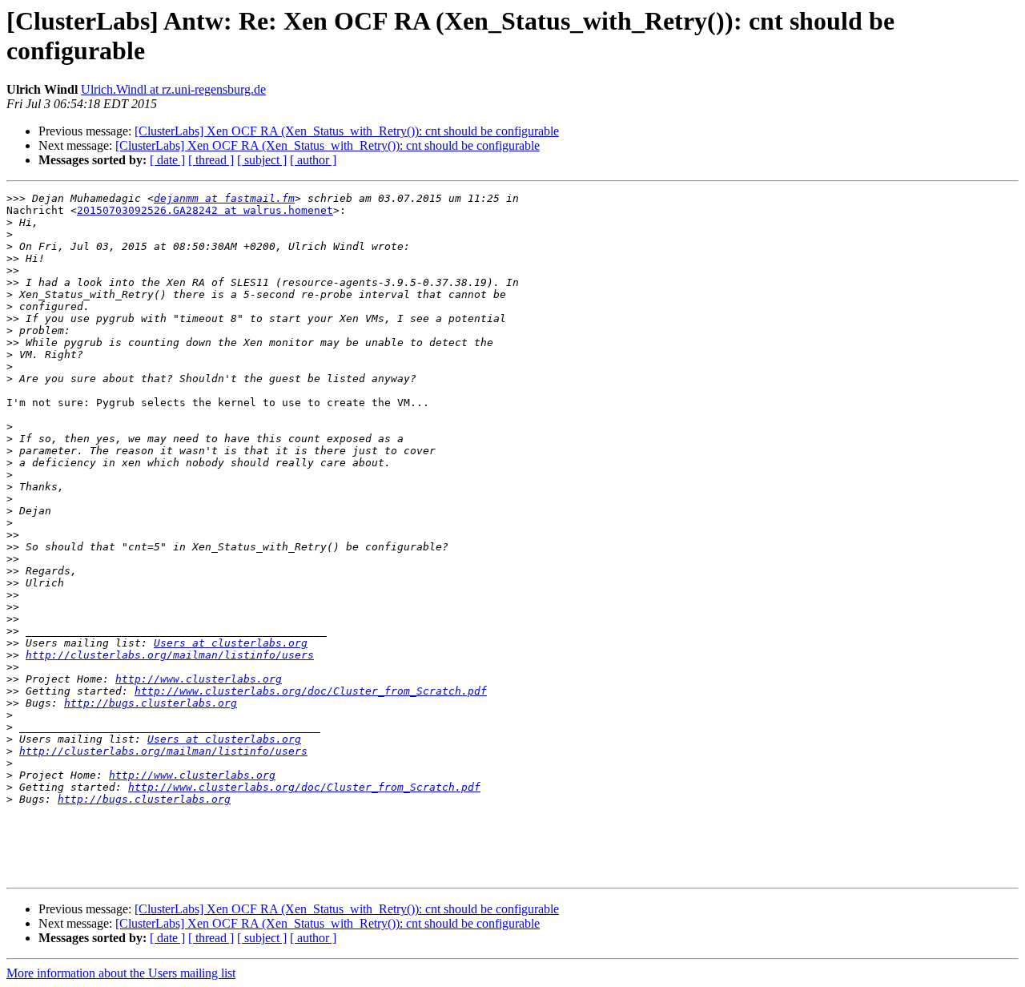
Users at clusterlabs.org (231, 643)
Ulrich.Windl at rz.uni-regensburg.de (173, 89)
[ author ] (313, 160)
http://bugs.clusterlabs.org (150, 703)
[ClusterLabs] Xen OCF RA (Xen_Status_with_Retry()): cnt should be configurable (347, 131)
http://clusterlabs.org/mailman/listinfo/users (170, 655)
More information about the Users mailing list (120, 973)
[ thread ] (211, 160)
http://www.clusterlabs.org (198, 679)
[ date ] (167, 160)
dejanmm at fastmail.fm (224, 198)
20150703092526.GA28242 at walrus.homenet (205, 210)
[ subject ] (262, 160)
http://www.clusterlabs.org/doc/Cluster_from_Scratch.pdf (311, 691)
